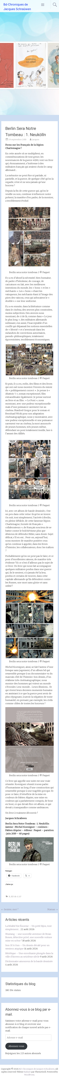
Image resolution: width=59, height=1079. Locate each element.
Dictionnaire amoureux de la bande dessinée (29, 961)
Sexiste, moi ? (9, 909)
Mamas (52, 909)
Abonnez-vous (16, 1046)
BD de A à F (16, 896)
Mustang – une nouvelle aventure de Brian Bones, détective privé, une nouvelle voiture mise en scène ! (28, 937)
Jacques (35, 139)
